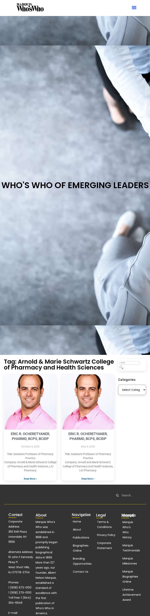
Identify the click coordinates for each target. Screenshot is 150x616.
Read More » (30, 478)
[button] (134, 7)
